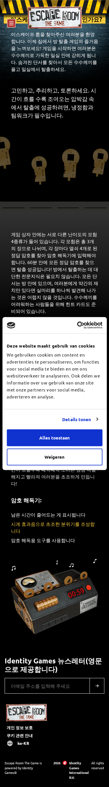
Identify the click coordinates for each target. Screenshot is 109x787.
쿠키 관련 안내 (20, 735)
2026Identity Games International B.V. (69, 770)
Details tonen (76, 419)
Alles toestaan (54, 438)
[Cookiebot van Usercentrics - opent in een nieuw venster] (77, 325)
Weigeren (54, 457)
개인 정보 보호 (20, 727)
